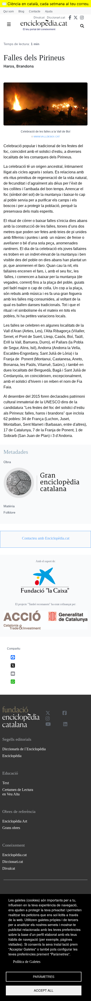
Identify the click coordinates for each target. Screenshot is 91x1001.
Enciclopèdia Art (14, 821)
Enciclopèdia (11, 756)
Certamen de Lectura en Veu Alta (17, 792)
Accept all (43, 990)
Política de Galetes (26, 962)
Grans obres (11, 828)
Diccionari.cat (56, 17)
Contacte (34, 11)
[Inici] (43, 23)
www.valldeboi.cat (47, 136)
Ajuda (48, 11)
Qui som (8, 11)
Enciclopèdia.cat (14, 855)
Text (5, 783)
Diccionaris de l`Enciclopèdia (24, 749)
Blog (21, 11)
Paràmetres (43, 976)
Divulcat (39, 17)
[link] (45, 538)
